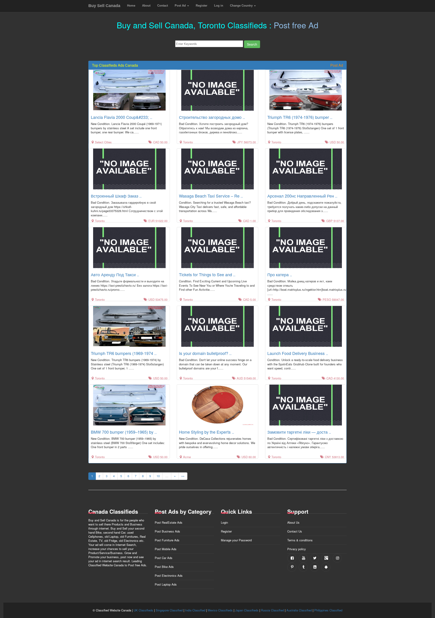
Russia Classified (272, 610)
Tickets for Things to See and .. (207, 274)
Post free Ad (296, 25)
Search (252, 44)
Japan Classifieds (247, 610)
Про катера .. (279, 274)
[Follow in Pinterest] (291, 567)
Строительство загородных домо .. (212, 117)
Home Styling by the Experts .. (206, 432)
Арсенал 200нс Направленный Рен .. (302, 196)
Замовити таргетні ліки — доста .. (299, 432)
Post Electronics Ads (169, 575)
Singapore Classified (169, 610)
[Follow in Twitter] (314, 558)
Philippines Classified (328, 610)
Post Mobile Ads (165, 549)
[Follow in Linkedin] (314, 567)
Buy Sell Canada (104, 5)
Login (224, 522)
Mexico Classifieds (220, 610)
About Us (293, 522)
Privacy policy (296, 549)
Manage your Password (236, 540)
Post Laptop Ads (166, 584)
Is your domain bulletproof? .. (205, 353)
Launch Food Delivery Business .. (297, 353)
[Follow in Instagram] (337, 558)
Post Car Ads (163, 558)
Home (131, 5)
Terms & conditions (300, 540)
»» (182, 476)
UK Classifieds (143, 610)
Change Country (242, 5)
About (146, 5)
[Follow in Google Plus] (325, 558)
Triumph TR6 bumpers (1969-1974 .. (124, 353)
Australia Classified (299, 610)
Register (201, 5)
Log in (218, 5)
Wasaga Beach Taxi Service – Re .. (211, 196)
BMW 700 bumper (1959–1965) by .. (124, 432)
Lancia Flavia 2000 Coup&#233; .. (121, 117)
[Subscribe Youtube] (303, 558)
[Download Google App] (325, 567)
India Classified (195, 610)
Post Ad (181, 5)
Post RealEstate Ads (168, 522)
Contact (162, 5)
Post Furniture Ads (167, 540)
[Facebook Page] (291, 558)
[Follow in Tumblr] (303, 567)
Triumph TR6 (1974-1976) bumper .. (299, 117)
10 (158, 476)
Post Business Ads (167, 531)
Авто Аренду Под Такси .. (115, 274)
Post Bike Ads (164, 566)
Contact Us (294, 531)
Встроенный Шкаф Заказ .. (116, 196)
